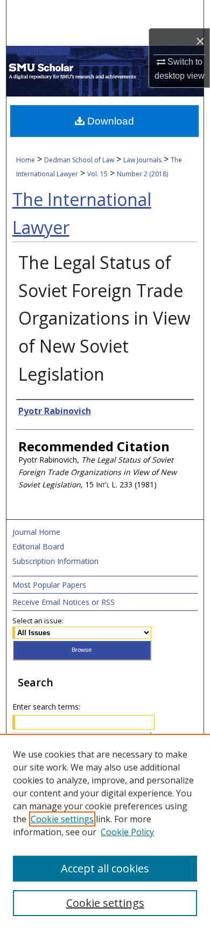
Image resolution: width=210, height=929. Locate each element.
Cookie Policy (127, 832)
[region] (105, 831)
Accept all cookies (105, 868)
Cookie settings (62, 819)
